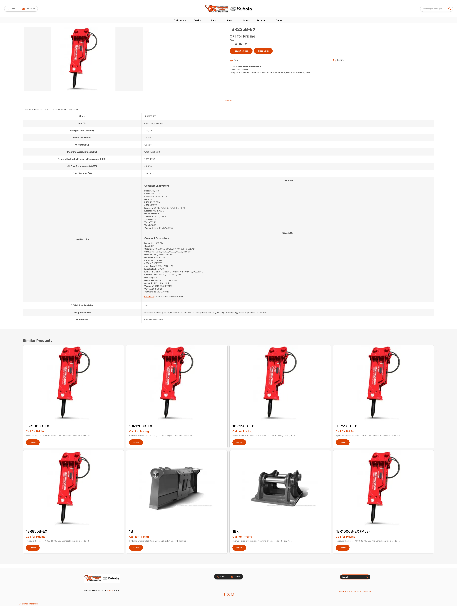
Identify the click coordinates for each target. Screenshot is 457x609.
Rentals (246, 20)
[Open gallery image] (83, 59)
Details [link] (33, 442)
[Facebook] (224, 594)
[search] (450, 8)
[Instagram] (232, 594)
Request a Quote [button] (241, 51)
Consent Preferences (28, 604)
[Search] (367, 577)
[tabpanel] (125, 59)
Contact (279, 20)
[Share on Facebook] (231, 44)
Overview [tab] (228, 101)
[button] (11, 9)
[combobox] (436, 9)
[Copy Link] (245, 44)
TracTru (110, 590)
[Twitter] (228, 594)
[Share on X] (235, 44)
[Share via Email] (240, 44)
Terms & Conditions (362, 591)
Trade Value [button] (263, 51)
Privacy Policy (345, 591)
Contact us (149, 296)
